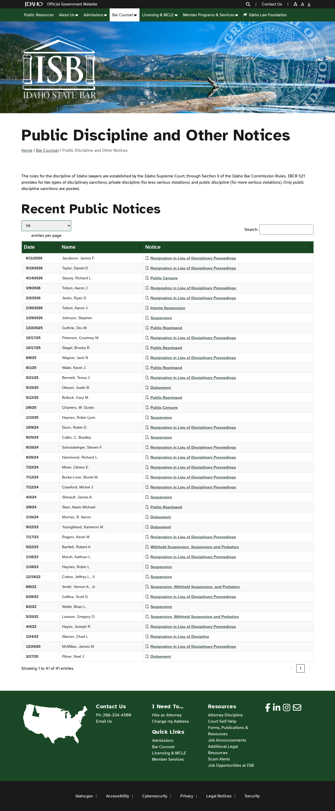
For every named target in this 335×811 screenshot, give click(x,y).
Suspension (161, 318)
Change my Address (170, 721)
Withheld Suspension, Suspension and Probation (194, 547)
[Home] (35, 4)
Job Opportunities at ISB (231, 765)
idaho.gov (84, 796)
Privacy (186, 796)
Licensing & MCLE (158, 15)
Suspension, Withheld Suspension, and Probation (195, 587)
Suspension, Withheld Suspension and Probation (194, 616)
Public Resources (39, 15)
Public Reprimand (166, 328)
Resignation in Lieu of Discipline (179, 636)
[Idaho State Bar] (59, 67)
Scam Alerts (219, 759)
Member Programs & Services (208, 15)
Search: (251, 229)
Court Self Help (222, 721)
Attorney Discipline (225, 715)
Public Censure (164, 278)
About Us (66, 15)
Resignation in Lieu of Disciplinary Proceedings (193, 258)
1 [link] (300, 668)
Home (26, 150)
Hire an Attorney (167, 715)
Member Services (168, 759)
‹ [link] (291, 668)
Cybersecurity (154, 796)
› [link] (309, 668)
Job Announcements (227, 740)
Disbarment (160, 387)
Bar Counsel (122, 15)
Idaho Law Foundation (268, 15)
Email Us (104, 721)
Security (252, 796)
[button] (251, 4)
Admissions (93, 15)
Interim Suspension (167, 308)
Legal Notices (219, 796)
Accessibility (117, 796)
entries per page (46, 235)
